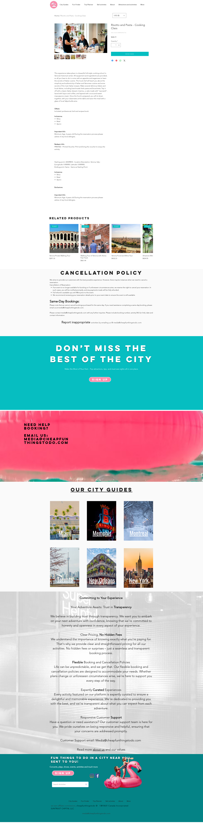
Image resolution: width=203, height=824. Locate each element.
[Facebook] (97, 776)
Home (56, 16)
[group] (101, 243)
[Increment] (119, 45)
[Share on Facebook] (112, 60)
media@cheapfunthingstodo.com (71, 308)
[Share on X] (124, 60)
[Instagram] (92, 776)
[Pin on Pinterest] (116, 60)
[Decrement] (112, 45)
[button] (119, 15)
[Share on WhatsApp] (120, 60)
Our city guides (101, 489)
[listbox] (119, 15)
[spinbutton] (116, 45)
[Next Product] (150, 238)
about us (99, 749)
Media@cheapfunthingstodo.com (46, 441)
